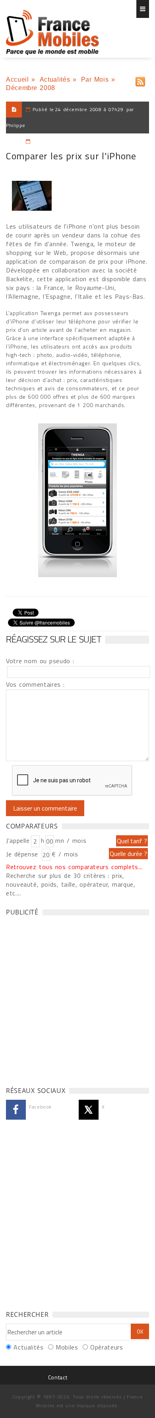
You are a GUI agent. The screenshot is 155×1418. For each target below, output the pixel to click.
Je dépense (23, 854)
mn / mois (70, 840)
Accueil (17, 79)
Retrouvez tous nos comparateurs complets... (74, 867)
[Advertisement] (77, 999)
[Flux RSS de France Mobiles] (140, 80)
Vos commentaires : (35, 684)
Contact (57, 1377)
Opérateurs (106, 1347)
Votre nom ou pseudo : (40, 660)
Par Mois (95, 79)
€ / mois (65, 854)
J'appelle (18, 840)
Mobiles (67, 1347)
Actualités (55, 79)
